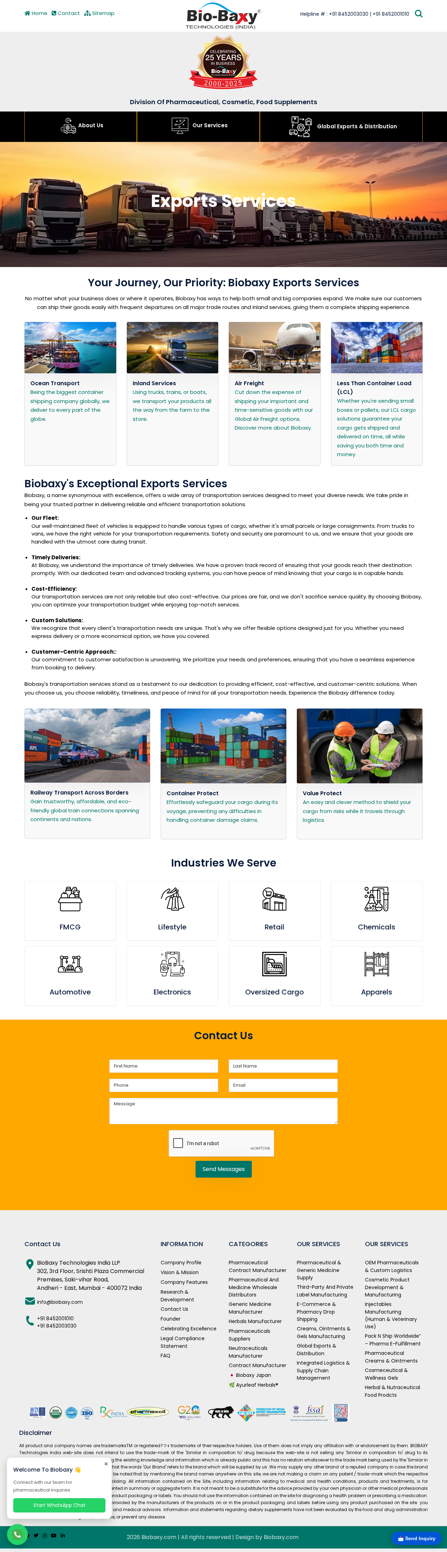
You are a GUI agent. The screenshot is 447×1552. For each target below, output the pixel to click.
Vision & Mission (180, 1272)
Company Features (184, 1282)
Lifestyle (172, 927)
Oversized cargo (274, 992)
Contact (68, 13)
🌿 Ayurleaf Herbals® (253, 1384)
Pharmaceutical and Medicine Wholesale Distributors (254, 1287)
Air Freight (249, 383)
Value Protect (322, 793)
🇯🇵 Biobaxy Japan (250, 1375)
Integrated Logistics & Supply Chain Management (323, 1370)
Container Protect (193, 793)
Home (38, 13)
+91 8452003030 (56, 1325)
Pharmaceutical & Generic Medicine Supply (319, 1270)
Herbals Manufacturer (255, 1321)
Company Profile (181, 1262)
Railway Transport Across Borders (79, 793)
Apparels (376, 992)
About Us (90, 125)
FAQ (165, 1355)
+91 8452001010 (55, 1318)
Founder (171, 1318)
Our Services (209, 125)
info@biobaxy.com (60, 1302)
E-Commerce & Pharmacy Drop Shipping (316, 1312)
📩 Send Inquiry (416, 1538)
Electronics (172, 992)
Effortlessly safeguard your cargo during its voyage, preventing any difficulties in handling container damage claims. (222, 811)
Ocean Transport (55, 383)
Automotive (70, 992)
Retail (274, 927)
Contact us (174, 1309)
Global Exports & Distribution (356, 126)
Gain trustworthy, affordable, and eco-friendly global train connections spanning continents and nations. (84, 810)
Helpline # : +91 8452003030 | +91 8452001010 (354, 13)
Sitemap (103, 13)
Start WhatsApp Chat (60, 1505)
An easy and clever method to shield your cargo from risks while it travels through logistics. (357, 811)
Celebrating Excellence (189, 1328)
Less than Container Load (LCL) (374, 387)
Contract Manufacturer (257, 1365)
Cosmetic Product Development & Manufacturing (387, 1287)
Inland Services (154, 383)
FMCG (70, 927)
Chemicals (376, 927)
